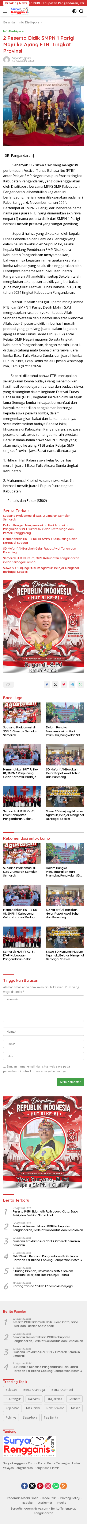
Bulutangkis (13, 1399)
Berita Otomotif (62, 1390)
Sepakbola (30, 1417)
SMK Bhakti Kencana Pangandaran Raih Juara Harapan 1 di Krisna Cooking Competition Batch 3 (47, 1258)
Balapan (11, 1390)
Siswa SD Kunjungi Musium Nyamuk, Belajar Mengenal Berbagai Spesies (41, 570)
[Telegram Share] (72, 684)
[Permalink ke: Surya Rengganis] (6, 59)
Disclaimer (45, 1503)
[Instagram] (48, 1486)
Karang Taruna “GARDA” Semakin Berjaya (43, 1286)
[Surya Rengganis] (19, 11)
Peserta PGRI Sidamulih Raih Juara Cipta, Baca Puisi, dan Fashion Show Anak (45, 1213)
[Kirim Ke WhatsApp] (80, 684)
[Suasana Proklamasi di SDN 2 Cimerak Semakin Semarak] (22, 713)
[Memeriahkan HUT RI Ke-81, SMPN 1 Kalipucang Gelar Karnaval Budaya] (22, 754)
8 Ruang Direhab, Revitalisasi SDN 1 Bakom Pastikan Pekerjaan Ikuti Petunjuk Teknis (43, 1273)
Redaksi (27, 1503)
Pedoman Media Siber (22, 1498)
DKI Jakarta (54, 1399)
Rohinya (10, 1417)
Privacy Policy (70, 1498)
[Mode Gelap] (74, 11)
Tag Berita (51, 1417)
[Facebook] (24, 1486)
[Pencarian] (81, 11)
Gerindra (74, 1399)
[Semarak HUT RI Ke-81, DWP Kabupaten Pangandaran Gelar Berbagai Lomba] (22, 796)
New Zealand (55, 1408)
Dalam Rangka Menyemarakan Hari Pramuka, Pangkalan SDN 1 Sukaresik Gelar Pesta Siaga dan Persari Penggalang (38, 529)
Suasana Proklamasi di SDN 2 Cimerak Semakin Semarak (36, 517)
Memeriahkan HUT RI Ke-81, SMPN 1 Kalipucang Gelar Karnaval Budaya (40, 541)
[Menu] (6, 11)
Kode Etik (49, 1498)
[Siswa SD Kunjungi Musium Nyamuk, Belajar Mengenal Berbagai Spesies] (65, 796)
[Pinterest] (40, 1486)
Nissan (75, 1408)
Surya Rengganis (21, 58)
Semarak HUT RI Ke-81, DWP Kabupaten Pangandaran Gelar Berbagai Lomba (41, 560)
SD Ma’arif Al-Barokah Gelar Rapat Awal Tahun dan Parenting (39, 550)
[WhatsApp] (55, 1486)
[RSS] (63, 1486)
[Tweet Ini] (55, 684)
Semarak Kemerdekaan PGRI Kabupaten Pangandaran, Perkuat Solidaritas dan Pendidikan (48, 1228)
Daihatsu (34, 1399)
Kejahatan (12, 1408)
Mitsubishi (33, 1408)
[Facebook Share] (47, 684)
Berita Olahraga (34, 1390)
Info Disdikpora (13, 31)
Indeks (61, 1503)
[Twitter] (32, 1486)
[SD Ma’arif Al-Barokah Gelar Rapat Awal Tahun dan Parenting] (65, 754)
